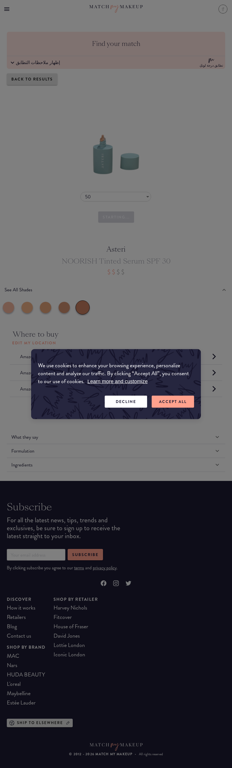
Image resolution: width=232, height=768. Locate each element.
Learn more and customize (117, 381)
